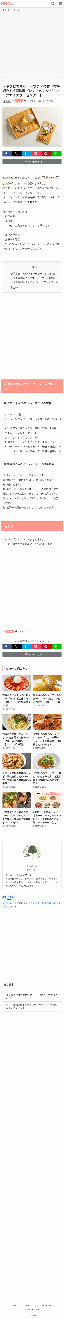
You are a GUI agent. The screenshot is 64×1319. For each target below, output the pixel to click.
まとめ (14, 287)
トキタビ (31, 100)
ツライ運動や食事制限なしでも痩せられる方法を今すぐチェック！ (31, 1006)
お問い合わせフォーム (32, 1309)
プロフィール (25, 1305)
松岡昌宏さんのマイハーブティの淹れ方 (37, 282)
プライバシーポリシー (42, 1305)
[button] (7, 153)
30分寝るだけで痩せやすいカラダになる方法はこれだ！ (31, 996)
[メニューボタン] (60, 3)
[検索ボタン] (53, 3)
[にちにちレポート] (7, 3)
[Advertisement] (32, 45)
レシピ (19, 100)
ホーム (15, 1305)
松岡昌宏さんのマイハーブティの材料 (36, 277)
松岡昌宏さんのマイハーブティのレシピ (32, 273)
